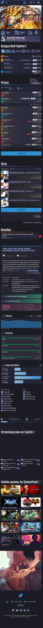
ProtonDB (7, 396)
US (17, 602)
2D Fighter (20, 248)
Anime (10, 248)
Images (6, 169)
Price (37, 169)
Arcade (32, 250)
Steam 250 (7, 403)
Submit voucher (31, 399)
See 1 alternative (35, 104)
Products (28, 394)
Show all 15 (22, 153)
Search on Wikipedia (10, 408)
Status (21, 605)
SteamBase (7, 406)
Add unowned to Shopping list (33, 222)
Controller (24, 250)
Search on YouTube (10, 410)
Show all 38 (22, 210)
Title (11, 169)
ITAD (29, 144)
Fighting (5, 248)
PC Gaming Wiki (9, 394)
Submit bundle (30, 396)
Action (15, 248)
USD (31, 602)
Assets (28, 392)
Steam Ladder (8, 401)
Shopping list (38, 83)
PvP (29, 250)
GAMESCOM (26, 98)
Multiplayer (27, 248)
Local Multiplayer (7, 250)
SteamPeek (7, 399)
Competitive (16, 250)
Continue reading (33, 270)
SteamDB (7, 392)
